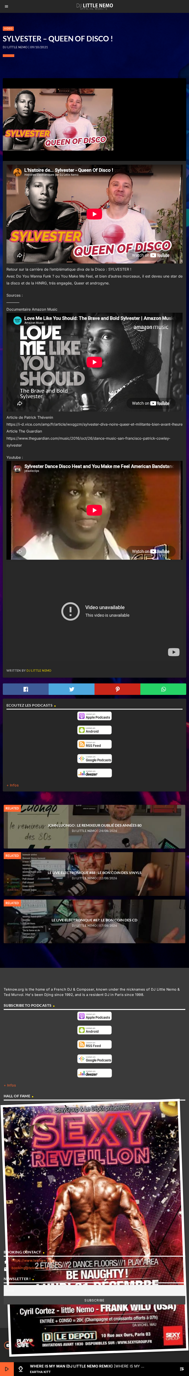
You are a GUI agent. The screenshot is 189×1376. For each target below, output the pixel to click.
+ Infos (12, 785)
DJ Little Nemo (39, 670)
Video (8, 28)
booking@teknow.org (30, 1268)
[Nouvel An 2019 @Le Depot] (94, 1227)
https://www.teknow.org (32, 1260)
